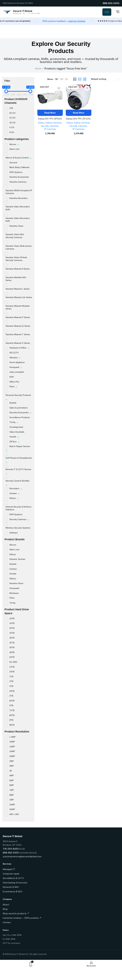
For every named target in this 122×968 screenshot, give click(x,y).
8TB (11, 720)
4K (10, 771)
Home (38, 68)
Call (107, 12)
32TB (11, 642)
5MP (11, 780)
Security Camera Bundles (17, 481)
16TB (11, 623)
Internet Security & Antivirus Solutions (18, 508)
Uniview (13, 493)
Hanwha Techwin (17, 559)
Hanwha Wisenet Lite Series (19, 297)
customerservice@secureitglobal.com (22, 856)
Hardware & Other (17, 348)
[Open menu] (116, 11)
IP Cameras (50, 129)
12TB (11, 667)
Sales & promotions (18, 408)
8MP (11, 795)
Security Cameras (17, 519)
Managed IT (9, 869)
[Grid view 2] (84, 79)
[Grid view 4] (79, 79)
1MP (11, 800)
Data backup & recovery (15, 882)
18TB (11, 671)
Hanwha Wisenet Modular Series (18, 307)
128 (11, 108)
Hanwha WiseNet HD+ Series (16, 279)
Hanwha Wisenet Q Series (18, 326)
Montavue (14, 593)
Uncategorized (16, 427)
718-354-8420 (10, 848)
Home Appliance (17, 362)
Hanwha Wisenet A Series (18, 269)
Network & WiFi (11, 887)
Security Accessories (19, 412)
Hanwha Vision (16, 226)
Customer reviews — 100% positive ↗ (22, 918)
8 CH (11, 132)
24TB (11, 633)
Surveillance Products (19, 417)
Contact (7, 922)
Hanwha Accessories (19, 177)
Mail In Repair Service (19, 446)
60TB (11, 701)
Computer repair (11, 873)
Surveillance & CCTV (13, 878)
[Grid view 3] (74, 79)
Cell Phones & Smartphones (19, 458)
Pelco (12, 386)
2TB (11, 681)
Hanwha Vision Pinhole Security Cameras (16, 259)
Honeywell (14, 367)
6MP (11, 785)
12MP (12, 746)
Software (13, 532)
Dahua (12, 498)
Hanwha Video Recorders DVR (18, 208)
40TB (11, 691)
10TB (11, 618)
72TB (11, 710)
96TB (11, 725)
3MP (11, 766)
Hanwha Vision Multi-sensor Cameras (19, 247)
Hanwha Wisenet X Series (18, 343)
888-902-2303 (111, 3)
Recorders (14, 488)
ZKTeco (13, 441)
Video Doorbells (16, 432)
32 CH (12, 122)
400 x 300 (14, 814)
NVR (11, 377)
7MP (11, 790)
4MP (11, 775)
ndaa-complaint (16, 372)
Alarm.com (14, 149)
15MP (12, 751)
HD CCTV (14, 352)
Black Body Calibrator (19, 167)
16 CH (12, 118)
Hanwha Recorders (18, 198)
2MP (11, 761)
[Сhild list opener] (18, 145)
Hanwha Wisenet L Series (18, 289)
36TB (11, 647)
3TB (11, 686)
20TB (11, 628)
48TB (11, 652)
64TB (11, 657)
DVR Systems (15, 172)
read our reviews (76, 21)
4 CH (11, 127)
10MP (12, 741)
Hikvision (13, 357)
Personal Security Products (18, 395)
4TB (11, 696)
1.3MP (12, 737)
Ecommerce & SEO (12, 891)
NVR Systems (15, 514)
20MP (12, 756)
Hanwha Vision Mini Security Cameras (15, 236)
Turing (12, 422)
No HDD (13, 662)
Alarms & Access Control (17, 157)
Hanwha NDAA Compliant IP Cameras (19, 192)
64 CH (12, 113)
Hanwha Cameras (17, 182)
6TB (11, 705)
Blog (5, 909)
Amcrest (13, 162)
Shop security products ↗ (16, 913)
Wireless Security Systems (18, 528)
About (6, 904)
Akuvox (12, 144)
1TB (11, 676)
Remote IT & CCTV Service (18, 469)
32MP (12, 809)
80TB (11, 715)
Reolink (12, 403)
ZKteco (12, 578)
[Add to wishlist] (58, 88)
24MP (12, 804)
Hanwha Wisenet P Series (18, 317)
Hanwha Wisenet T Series (18, 334)
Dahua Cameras (54, 122)
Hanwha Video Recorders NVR (18, 219)
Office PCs (14, 382)
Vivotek (12, 436)
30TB (11, 638)
